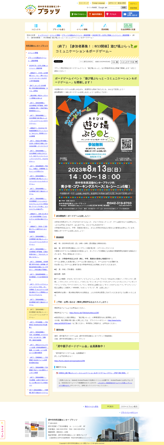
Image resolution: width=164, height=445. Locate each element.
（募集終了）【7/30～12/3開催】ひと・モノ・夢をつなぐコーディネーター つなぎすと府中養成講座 (38, 77)
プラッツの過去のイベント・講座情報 (76, 35)
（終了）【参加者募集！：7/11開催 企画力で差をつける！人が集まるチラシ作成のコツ (38, 381)
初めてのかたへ (80, 14)
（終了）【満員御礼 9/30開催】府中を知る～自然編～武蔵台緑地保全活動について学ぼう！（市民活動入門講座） (38, 265)
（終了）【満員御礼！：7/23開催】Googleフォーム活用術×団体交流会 (38, 360)
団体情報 (105, 29)
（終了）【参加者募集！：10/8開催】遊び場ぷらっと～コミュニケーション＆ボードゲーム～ (38, 240)
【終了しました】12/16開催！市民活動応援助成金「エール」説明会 (38, 88)
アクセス (113, 14)
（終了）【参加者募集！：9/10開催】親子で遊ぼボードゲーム (38, 302)
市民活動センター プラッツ (37, 46)
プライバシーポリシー (129, 412)
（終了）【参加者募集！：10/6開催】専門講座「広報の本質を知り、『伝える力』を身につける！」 (38, 253)
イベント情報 (82, 29)
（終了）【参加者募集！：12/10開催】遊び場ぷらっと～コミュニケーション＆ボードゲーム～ (38, 119)
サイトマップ (83, 3)
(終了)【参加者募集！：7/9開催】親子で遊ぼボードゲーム (38, 391)
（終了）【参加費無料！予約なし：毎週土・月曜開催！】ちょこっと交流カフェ (38, 168)
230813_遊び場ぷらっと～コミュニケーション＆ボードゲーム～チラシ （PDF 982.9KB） (93, 373)
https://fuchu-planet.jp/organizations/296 (69, 361)
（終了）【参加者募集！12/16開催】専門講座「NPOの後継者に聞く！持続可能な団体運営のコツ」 (38, 107)
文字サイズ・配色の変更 (117, 3)
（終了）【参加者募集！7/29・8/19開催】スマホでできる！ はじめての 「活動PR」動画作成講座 (38, 336)
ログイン (133, 4)
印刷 (113, 62)
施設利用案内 (97, 14)
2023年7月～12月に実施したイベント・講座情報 (110, 35)
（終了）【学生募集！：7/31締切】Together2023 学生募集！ (38, 324)
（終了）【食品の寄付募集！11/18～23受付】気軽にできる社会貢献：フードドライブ (38, 143)
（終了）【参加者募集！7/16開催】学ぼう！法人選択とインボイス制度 (38, 370)
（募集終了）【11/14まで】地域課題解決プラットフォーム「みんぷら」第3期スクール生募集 (38, 132)
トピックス (35, 29)
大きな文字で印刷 (127, 62)
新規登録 (133, 8)
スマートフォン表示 (129, 406)
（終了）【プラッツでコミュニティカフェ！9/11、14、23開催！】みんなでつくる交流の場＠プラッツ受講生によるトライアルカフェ (38, 289)
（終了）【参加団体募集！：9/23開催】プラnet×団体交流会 (38, 276)
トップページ (43, 35)
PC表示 (110, 406)
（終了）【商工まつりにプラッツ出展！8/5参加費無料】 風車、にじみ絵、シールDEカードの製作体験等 (39, 349)
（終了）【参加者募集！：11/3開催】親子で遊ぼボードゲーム (38, 191)
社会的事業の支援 (128, 29)
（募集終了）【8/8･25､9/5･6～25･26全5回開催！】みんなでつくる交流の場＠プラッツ (38, 218)
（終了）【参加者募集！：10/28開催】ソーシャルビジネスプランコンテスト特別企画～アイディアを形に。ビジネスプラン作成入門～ (38, 204)
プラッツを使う (59, 29)
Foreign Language (98, 3)
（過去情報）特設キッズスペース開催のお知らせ (38, 97)
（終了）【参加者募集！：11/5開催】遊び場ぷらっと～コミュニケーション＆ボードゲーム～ (38, 180)
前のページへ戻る (91, 406)
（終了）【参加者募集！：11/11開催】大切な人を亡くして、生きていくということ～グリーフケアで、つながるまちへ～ (38, 156)
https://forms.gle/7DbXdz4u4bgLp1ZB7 (84, 313)
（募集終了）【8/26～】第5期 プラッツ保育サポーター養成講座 (38, 229)
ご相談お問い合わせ (132, 14)
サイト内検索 (92, 7)
